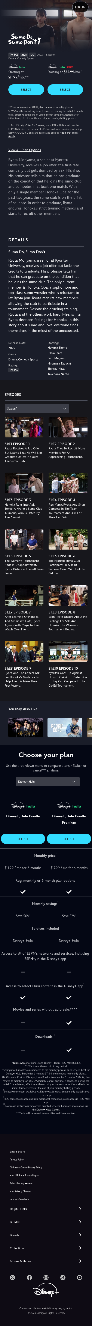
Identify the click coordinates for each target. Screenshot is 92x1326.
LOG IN (80, 7)
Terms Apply (20, 1062)
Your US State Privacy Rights (24, 1175)
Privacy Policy (17, 1159)
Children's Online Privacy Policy (26, 1167)
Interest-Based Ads (19, 1199)
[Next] (84, 727)
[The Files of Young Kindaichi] (25, 727)
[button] (46, 1209)
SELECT (26, 89)
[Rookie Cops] (64, 727)
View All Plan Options (24, 150)
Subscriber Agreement (21, 1183)
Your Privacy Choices (20, 1191)
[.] (12, 1277)
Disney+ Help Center (47, 1109)
